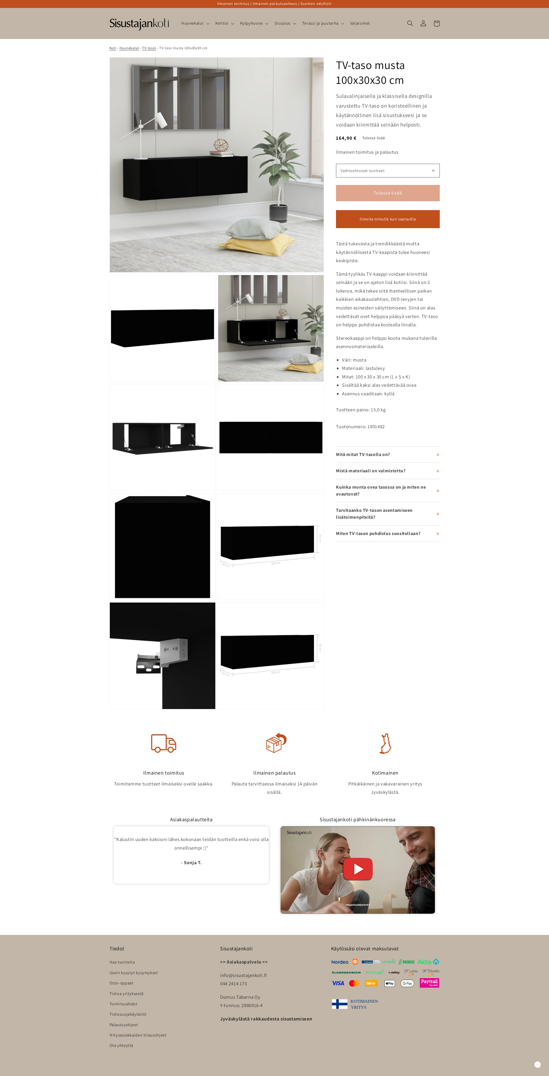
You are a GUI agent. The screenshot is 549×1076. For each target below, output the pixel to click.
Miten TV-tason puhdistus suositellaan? (378, 533)
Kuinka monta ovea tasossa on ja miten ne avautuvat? (381, 490)
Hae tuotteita (122, 962)
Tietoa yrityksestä (127, 993)
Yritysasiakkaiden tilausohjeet (138, 1035)
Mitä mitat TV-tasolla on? (363, 454)
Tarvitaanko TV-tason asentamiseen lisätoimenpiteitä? (374, 513)
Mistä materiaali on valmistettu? (370, 471)
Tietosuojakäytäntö (128, 1014)
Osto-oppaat (122, 983)
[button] (195, 23)
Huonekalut (129, 48)
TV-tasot (149, 48)
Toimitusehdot (124, 1003)
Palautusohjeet (124, 1024)
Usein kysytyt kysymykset (134, 972)
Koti (113, 48)
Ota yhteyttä (122, 1045)
